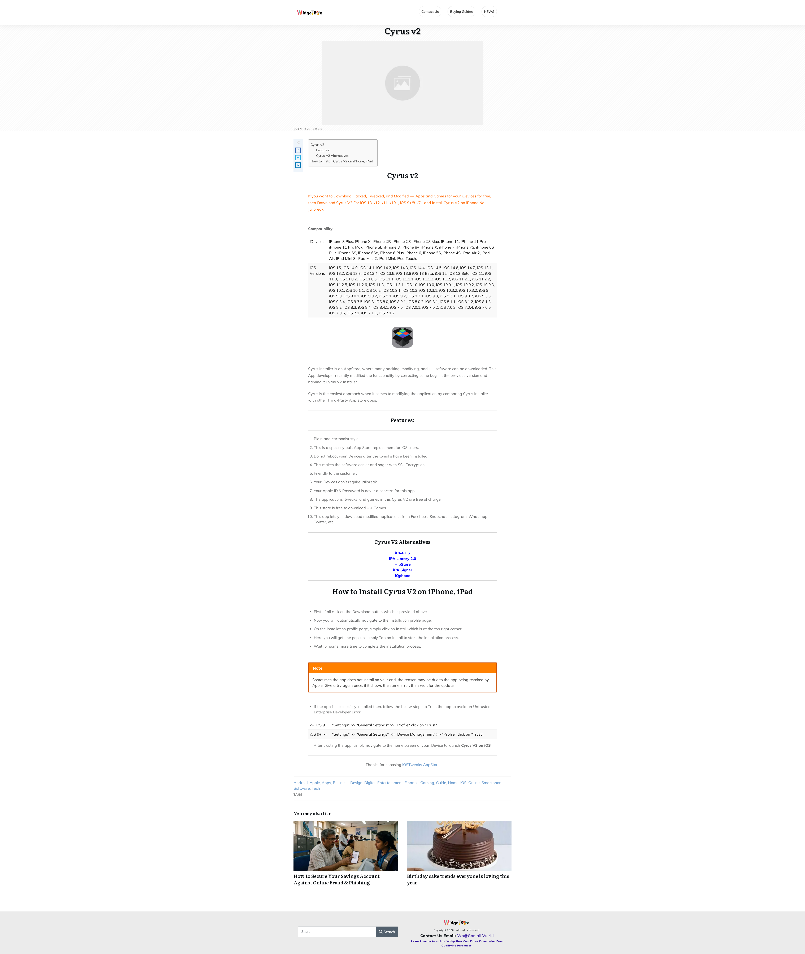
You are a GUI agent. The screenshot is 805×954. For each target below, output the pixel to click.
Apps (326, 782)
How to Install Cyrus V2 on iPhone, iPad (341, 161)
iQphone (402, 575)
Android (301, 782)
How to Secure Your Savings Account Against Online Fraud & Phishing (345, 855)
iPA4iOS (402, 553)
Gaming (427, 782)
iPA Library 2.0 (402, 558)
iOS (463, 782)
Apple (315, 782)
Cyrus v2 (317, 145)
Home (453, 782)
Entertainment (390, 782)
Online (474, 782)
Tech (316, 788)
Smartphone (493, 782)
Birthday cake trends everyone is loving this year (459, 855)
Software (302, 788)
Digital (369, 782)
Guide (441, 782)
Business (340, 782)
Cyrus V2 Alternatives (332, 156)
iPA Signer (402, 570)
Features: (323, 150)
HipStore (403, 564)
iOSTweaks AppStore (421, 764)
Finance (411, 782)
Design (356, 782)
